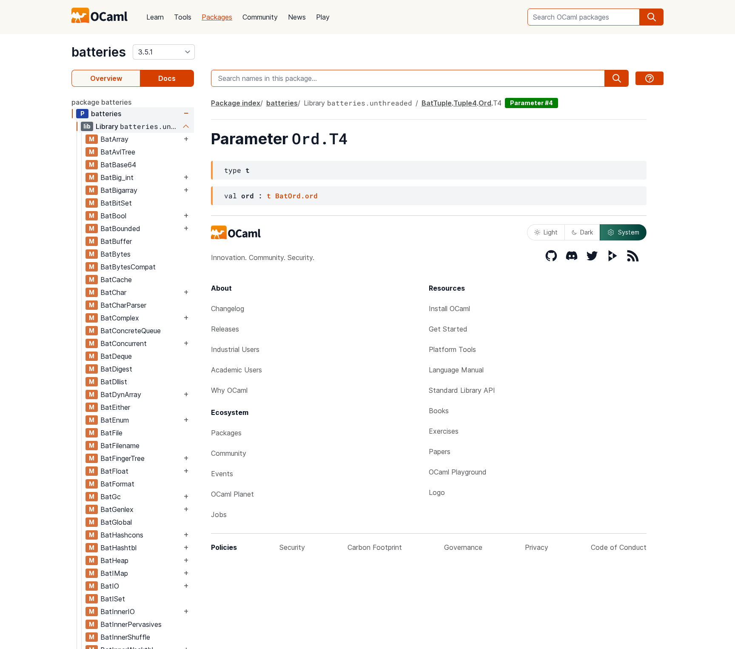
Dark (586, 232)
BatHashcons (121, 535)
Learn (155, 17)
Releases (225, 329)
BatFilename (120, 445)
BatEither (115, 407)
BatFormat (117, 484)
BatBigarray (118, 190)
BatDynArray (120, 394)
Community (260, 17)
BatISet (112, 599)
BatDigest (116, 369)
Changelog (227, 308)
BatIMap (114, 573)
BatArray (114, 139)
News (297, 17)
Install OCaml (449, 308)
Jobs (219, 514)
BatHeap (114, 560)
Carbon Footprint (375, 547)
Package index (235, 103)
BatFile (111, 433)
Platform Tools (452, 349)
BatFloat (114, 471)
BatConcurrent (123, 343)
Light (551, 232)
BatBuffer (116, 241)
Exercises (444, 431)
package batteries (101, 102)
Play (323, 17)
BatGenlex (117, 509)
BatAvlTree (117, 152)
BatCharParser (123, 305)
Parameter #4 (531, 102)
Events (222, 473)
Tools (182, 17)
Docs (167, 78)
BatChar (113, 292)
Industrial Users (235, 349)
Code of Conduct (619, 547)
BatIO (109, 586)
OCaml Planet (232, 494)
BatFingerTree (122, 458)
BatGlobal (116, 522)
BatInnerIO (117, 611)
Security (292, 547)
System (628, 232)
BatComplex (119, 318)
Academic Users (236, 370)
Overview (106, 78)
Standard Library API (462, 390)
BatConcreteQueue (130, 330)
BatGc (110, 496)
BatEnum (114, 420)
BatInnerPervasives (131, 624)
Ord (485, 103)
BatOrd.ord (296, 195)
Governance (463, 547)
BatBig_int (117, 177)
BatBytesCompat (128, 267)
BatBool (113, 216)
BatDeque (116, 356)
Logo (437, 492)
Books (439, 410)
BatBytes (115, 254)
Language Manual (456, 370)
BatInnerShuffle (125, 637)
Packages (217, 17)
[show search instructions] (649, 78)
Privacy (536, 547)
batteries (98, 52)
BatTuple (437, 103)
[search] (652, 17)
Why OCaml (229, 390)
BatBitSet (116, 203)
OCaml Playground (458, 472)
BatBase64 (118, 164)
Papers (439, 451)
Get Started (448, 329)
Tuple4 (465, 103)
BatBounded (120, 228)
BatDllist (113, 381)
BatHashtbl (118, 547)
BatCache (116, 279)
